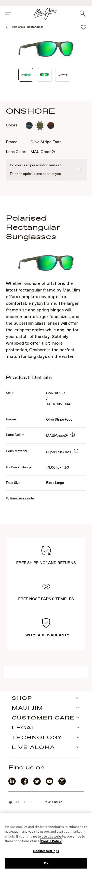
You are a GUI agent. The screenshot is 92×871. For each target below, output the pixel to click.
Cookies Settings (46, 851)
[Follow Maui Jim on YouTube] (49, 783)
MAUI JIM (27, 708)
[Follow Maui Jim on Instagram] (62, 783)
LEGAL (24, 728)
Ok (46, 863)
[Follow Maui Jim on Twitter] (37, 783)
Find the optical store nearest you (35, 174)
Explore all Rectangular (27, 27)
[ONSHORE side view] (62, 75)
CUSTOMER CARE (43, 718)
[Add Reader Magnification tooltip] (72, 435)
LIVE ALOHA (33, 747)
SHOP (22, 698)
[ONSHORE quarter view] (25, 75)
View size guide (22, 498)
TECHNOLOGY (37, 737)
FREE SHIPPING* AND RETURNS (46, 562)
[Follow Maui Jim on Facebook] (24, 783)
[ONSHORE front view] (44, 75)
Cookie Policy (51, 841)
